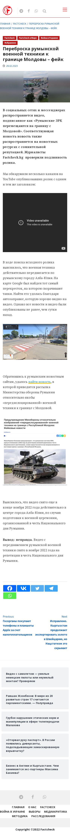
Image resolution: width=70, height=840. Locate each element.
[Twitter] (37, 588)
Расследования (43, 816)
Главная (18, 807)
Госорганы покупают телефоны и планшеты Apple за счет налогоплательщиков (18, 626)
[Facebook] (9, 588)
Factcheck (9, 38)
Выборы (34, 811)
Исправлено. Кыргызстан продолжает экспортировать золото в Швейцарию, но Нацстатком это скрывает (51, 632)
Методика (20, 816)
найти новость (39, 381)
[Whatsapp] (9, 595)
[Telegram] (51, 588)
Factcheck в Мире (28, 38)
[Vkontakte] (23, 588)
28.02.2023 (12, 66)
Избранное (10, 42)
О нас (32, 807)
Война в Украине (49, 38)
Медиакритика (55, 811)
